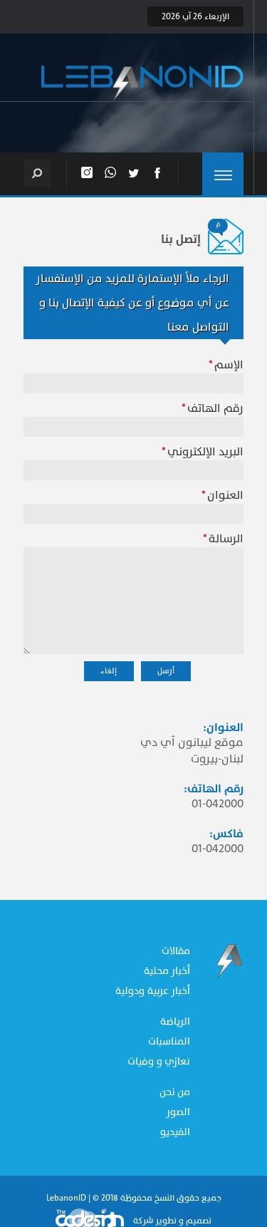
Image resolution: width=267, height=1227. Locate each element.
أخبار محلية (167, 971)
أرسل (165, 671)
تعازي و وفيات (158, 1061)
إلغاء (108, 671)
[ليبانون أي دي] (142, 84)
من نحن (175, 1092)
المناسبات (169, 1041)
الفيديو (175, 1132)
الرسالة (226, 539)
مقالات (176, 951)
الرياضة (175, 1021)
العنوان (225, 495)
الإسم (229, 365)
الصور (178, 1112)
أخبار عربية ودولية (152, 991)
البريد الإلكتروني (205, 452)
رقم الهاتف (215, 408)
